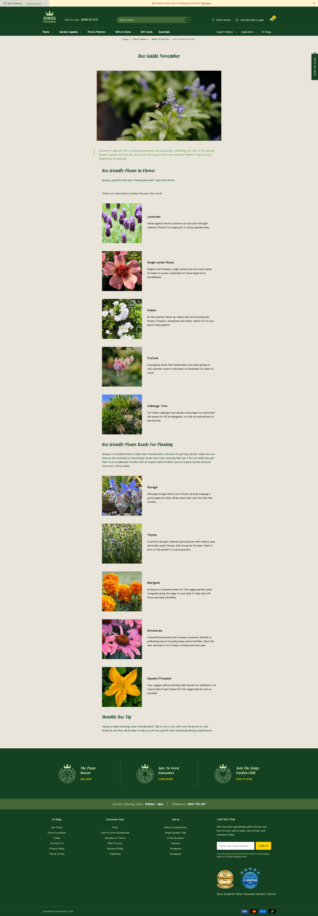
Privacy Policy (56, 848)
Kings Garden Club (175, 832)
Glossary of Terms (115, 838)
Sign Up (263, 845)
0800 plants (89, 20)
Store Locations (57, 832)
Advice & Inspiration (175, 827)
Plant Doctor (115, 843)
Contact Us (56, 843)
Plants (46, 31)
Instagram (175, 853)
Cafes (56, 838)
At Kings (267, 31)
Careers (175, 843)
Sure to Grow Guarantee (115, 832)
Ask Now (85, 779)
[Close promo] (314, 3)
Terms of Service (233, 856)
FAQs (115, 827)
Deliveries (115, 853)
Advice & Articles (160, 39)
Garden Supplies (69, 31)
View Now (206, 3)
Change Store (33, 3)
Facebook (175, 848)
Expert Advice (225, 31)
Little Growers (175, 838)
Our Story (57, 827)
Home (126, 39)
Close (315, 53)
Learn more (165, 779)
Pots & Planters (97, 31)
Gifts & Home (123, 31)
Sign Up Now (244, 779)
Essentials (164, 31)
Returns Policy (115, 848)
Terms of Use (56, 853)
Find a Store (223, 20)
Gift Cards (147, 31)
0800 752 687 (196, 804)
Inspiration (247, 31)
